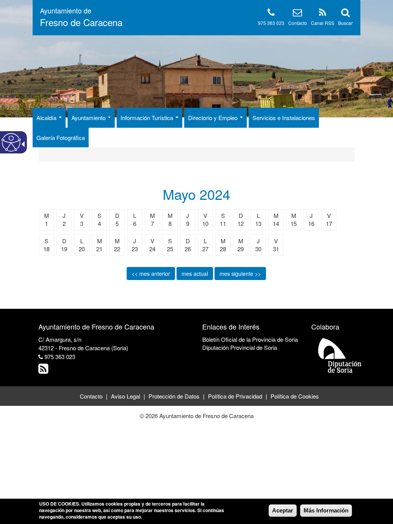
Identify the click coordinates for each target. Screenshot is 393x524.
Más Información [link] (326, 510)
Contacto (297, 23)
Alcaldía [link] (47, 118)
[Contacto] (297, 13)
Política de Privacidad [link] (235, 396)
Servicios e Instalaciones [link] (284, 118)
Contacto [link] (91, 396)
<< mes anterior (151, 273)
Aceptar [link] (282, 510)
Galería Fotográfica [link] (60, 137)
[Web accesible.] (11, 142)
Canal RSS (322, 23)
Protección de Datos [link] (174, 396)
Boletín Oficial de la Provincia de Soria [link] (250, 339)
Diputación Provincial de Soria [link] (239, 347)
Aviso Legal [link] (125, 396)
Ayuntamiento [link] (89, 118)
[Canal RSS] (322, 13)
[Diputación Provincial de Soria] (340, 355)
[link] (44, 370)
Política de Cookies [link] (295, 396)
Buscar (345, 23)
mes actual (195, 273)
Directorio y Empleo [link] (213, 118)
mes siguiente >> (240, 273)
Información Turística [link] (148, 118)
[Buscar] (345, 13)
